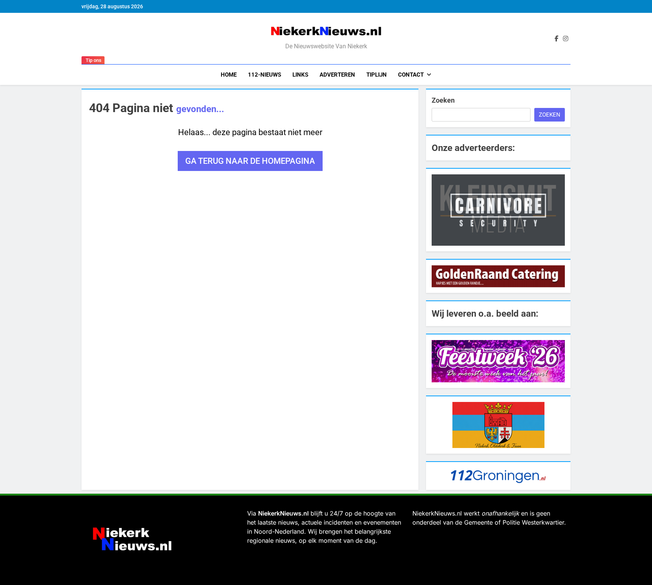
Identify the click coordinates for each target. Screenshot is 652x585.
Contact (411, 74)
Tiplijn (376, 74)
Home (229, 74)
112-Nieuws (264, 74)
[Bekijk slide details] (498, 209)
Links (300, 74)
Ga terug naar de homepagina (250, 161)
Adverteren (337, 74)
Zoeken (443, 100)
